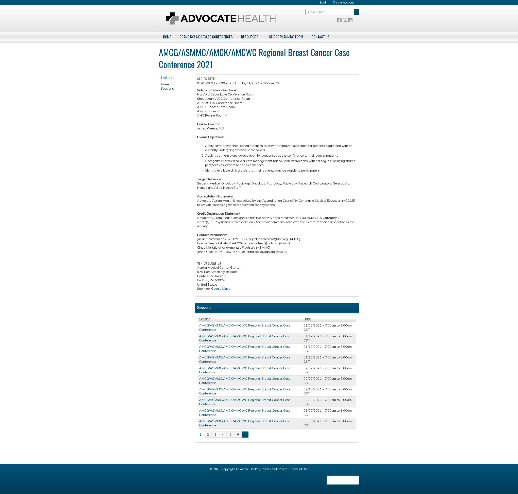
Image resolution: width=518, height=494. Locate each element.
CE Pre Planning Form (286, 37)
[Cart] (358, 4)
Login (323, 2)
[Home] (221, 18)
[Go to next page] (245, 434)
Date (307, 319)
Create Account (343, 2)
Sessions (167, 88)
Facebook (339, 19)
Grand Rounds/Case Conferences (206, 37)
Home (167, 37)
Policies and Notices (274, 469)
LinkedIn (350, 19)
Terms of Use (299, 469)
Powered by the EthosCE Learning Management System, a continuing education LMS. (342, 480)
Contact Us (320, 37)
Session (204, 319)
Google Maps (220, 288)
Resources (249, 37)
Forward (356, 19)
